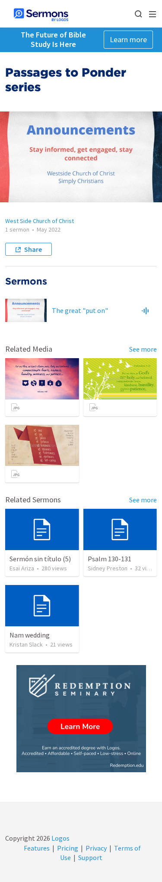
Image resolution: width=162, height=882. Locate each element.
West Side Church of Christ (39, 221)
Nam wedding (30, 635)
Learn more (128, 39)
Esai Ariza (22, 568)
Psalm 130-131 (109, 558)
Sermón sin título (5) (40, 558)
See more (143, 349)
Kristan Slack (26, 644)
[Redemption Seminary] (81, 718)
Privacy (96, 848)
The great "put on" (80, 310)
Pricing (67, 848)
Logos (60, 838)
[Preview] (145, 310)
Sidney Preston (107, 568)
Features (37, 848)
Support (90, 857)
